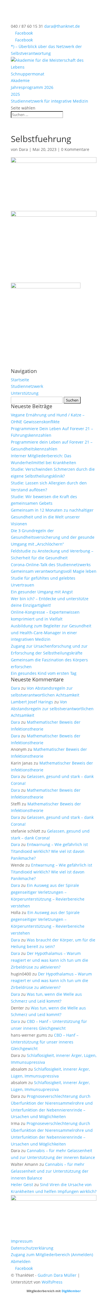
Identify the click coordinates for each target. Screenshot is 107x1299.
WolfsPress (52, 1282)
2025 (15, 94)
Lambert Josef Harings (32, 702)
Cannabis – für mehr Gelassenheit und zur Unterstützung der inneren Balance (49, 1171)
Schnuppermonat (27, 74)
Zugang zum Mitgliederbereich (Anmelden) (52, 1254)
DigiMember (71, 1291)
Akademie (20, 80)
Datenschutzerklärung (32, 1248)
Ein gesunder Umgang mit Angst (42, 591)
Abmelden (21, 1261)
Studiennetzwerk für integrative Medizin (49, 101)
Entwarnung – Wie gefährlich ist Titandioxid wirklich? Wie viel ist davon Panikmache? (49, 851)
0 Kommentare (75, 149)
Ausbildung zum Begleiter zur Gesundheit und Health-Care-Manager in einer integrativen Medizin (51, 632)
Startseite (20, 379)
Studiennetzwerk (27, 386)
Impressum (22, 1241)
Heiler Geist (22, 1184)
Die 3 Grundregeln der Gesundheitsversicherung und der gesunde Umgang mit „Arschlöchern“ (52, 537)
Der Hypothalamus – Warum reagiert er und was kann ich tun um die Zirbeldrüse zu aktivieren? (49, 960)
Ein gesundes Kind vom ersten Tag (43, 673)
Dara (23, 149)
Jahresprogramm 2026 (32, 87)
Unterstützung (25, 393)
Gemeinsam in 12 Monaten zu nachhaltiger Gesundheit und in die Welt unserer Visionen (52, 516)
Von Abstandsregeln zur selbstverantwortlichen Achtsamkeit (52, 708)
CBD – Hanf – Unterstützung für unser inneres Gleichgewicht (44, 1041)
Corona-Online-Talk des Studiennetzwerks (51, 564)
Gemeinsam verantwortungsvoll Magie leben (53, 571)
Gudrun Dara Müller (57, 1275)
